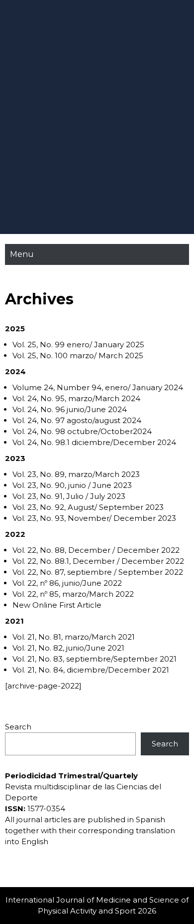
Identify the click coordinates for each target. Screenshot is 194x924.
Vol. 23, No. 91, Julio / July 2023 (68, 496)
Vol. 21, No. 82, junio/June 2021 (68, 648)
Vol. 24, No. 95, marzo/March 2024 (76, 398)
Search (18, 726)
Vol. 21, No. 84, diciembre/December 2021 (90, 670)
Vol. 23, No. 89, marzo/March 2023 (76, 474)
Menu (22, 254)
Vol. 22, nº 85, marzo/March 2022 (73, 594)
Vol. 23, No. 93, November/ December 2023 (94, 518)
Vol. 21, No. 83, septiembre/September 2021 (94, 659)
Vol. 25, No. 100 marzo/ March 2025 (77, 355)
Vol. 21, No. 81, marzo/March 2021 (73, 637)
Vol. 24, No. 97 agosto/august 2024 (76, 420)
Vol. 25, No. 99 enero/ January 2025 (78, 344)
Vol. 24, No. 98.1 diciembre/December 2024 (94, 442)
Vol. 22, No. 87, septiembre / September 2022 (97, 572)
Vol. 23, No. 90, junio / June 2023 (72, 485)
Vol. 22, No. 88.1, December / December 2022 (98, 561)
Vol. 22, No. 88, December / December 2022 (96, 550)
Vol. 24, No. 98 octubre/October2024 (82, 431)
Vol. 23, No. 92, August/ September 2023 (88, 507)
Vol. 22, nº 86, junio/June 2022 (67, 583)
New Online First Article (56, 605)
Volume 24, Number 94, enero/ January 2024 (97, 387)
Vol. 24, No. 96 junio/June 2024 (69, 409)
